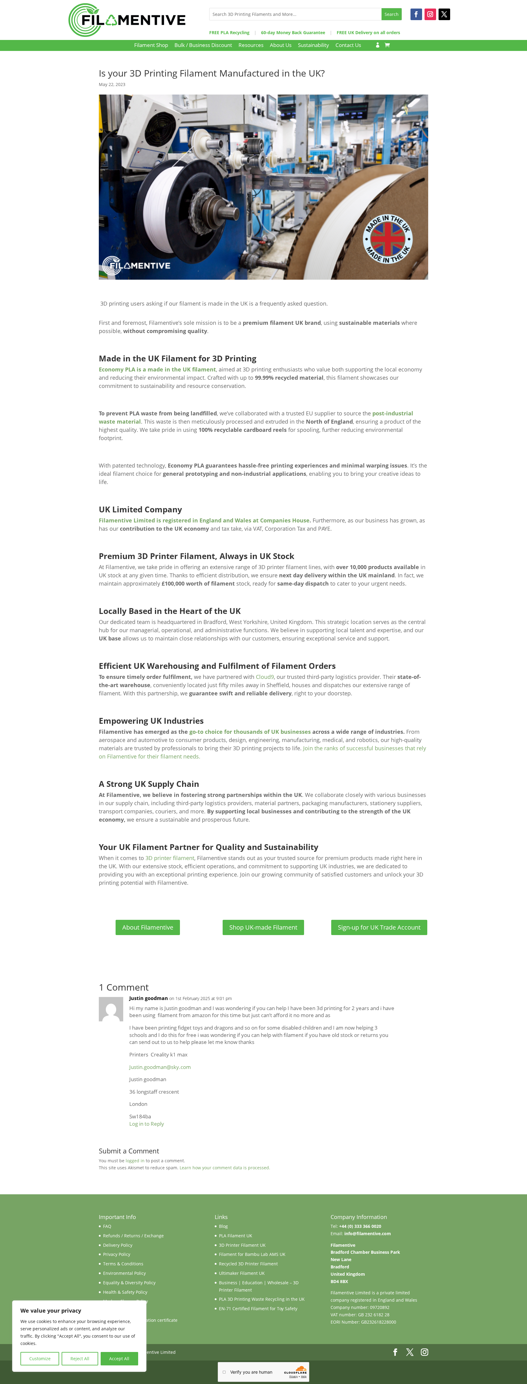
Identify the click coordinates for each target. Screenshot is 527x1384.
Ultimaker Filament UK (242, 1273)
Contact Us (348, 45)
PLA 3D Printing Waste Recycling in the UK (262, 1299)
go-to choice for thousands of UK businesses (250, 731)
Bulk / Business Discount (203, 45)
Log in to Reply (146, 1123)
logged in (135, 1160)
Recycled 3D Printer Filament (248, 1264)
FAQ (107, 1226)
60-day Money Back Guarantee (293, 32)
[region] (79, 1336)
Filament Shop (151, 45)
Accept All (119, 1358)
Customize (40, 1358)
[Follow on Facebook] (416, 14)
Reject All (79, 1358)
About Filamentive (147, 927)
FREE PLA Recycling (229, 32)
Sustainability (313, 45)
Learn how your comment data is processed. (225, 1168)
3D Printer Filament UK (242, 1245)
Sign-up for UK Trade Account (379, 927)
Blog (223, 1226)
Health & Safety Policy (125, 1292)
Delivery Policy (117, 1245)
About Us (281, 45)
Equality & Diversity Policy (129, 1282)
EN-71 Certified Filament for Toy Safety (258, 1308)
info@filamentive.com (367, 1233)
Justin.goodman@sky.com (160, 1066)
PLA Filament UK (235, 1236)
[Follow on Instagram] (430, 14)
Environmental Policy (124, 1273)
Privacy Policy (116, 1254)
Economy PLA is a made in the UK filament (157, 369)
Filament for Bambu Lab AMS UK (252, 1254)
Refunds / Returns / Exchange (133, 1236)
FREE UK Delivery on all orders (368, 32)
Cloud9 (264, 676)
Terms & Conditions (123, 1264)
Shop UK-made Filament (263, 927)
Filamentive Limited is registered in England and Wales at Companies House (204, 520)
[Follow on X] (444, 14)
